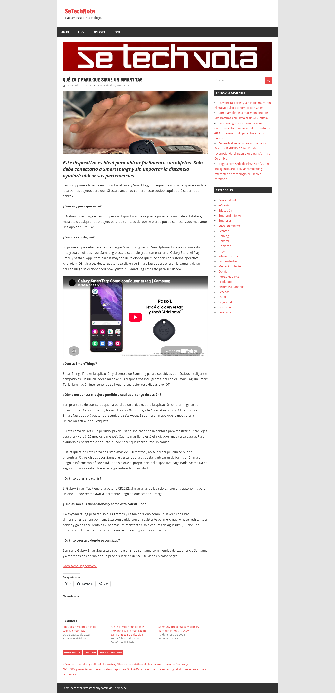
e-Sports (224, 205)
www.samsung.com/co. (80, 566)
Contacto (99, 32)
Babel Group (72, 652)
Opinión (223, 271)
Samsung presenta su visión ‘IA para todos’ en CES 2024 (178, 629)
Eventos (223, 231)
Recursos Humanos (231, 287)
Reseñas (223, 292)
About (65, 32)
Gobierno (224, 246)
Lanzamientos (227, 261)
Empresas (224, 220)
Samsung (90, 652)
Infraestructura (228, 256)
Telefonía (224, 307)
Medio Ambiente (229, 266)
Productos (123, 85)
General (223, 241)
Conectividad (106, 85)
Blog (81, 32)
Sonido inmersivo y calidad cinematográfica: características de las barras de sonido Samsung (126, 664)
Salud (222, 297)
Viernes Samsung (110, 652)
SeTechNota (80, 11)
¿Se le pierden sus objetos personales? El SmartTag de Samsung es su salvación (129, 630)
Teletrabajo (225, 312)
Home (117, 32)
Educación (225, 210)
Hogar (222, 251)
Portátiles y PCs (228, 276)
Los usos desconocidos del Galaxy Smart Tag (80, 629)
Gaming (223, 236)
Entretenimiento (229, 225)
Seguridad (225, 302)
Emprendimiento (229, 215)
